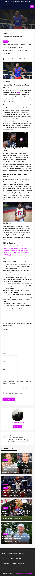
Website (5, 369)
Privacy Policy (6, 563)
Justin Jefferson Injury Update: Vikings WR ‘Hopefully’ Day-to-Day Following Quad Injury (16, 513)
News (6, 1)
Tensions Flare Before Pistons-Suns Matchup (17, 246)
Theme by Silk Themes (25, 573)
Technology (27, 1)
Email (4, 361)
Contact (21, 553)
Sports (22, 1)
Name (4, 353)
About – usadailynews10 (9, 553)
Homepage (5, 33)
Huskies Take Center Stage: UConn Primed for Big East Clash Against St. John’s (16, 491)
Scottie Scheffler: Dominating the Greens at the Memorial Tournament (16, 538)
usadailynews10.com (10, 58)
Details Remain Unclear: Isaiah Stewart (15, 248)
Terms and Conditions (19, 563)
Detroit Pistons (20, 92)
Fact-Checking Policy (17, 558)
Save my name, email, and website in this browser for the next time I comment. (17, 382)
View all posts (17, 426)
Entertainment (16, 1)
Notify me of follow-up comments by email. (16, 388)
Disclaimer (5, 558)
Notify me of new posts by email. (13, 393)
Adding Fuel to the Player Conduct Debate (16, 252)
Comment (6, 329)
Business (10, 1)
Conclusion (7, 254)
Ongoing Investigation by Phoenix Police (16, 250)
